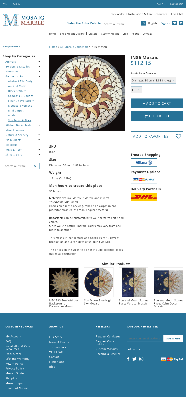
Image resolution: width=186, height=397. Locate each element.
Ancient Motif (17, 86)
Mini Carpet (16, 110)
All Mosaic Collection (74, 47)
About (135, 33)
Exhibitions (56, 362)
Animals (10, 61)
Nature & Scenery (16, 135)
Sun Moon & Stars (19, 120)
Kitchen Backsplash (18, 125)
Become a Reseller (108, 354)
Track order (117, 14)
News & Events (59, 342)
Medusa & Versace (20, 105)
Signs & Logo (13, 154)
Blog (125, 33)
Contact (147, 33)
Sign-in (166, 23)
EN (4, 4)
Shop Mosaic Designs (72, 33)
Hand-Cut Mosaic (16, 388)
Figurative (11, 71)
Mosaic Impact (15, 383)
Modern (13, 115)
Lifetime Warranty (17, 358)
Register (153, 23)
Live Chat (177, 14)
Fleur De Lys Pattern (21, 100)
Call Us (17, 4)
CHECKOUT (159, 115)
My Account (13, 336)
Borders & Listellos (17, 66)
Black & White (17, 91)
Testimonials (57, 347)
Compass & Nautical (21, 95)
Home (52, 33)
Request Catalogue (108, 336)
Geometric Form (15, 76)
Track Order (13, 354)
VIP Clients (56, 352)
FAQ (8, 341)
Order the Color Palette (83, 23)
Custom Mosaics (107, 349)
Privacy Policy (14, 368)
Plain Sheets (13, 139)
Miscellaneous (14, 130)
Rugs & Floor (13, 149)
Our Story (55, 337)
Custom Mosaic (110, 33)
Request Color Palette (105, 342)
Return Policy (14, 363)
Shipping (11, 378)
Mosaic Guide (14, 373)
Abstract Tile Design (21, 81)
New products (11, 46)
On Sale (92, 33)
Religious (11, 144)
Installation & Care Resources (147, 14)
